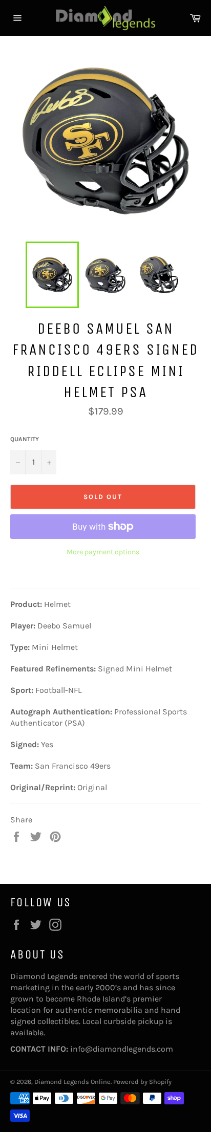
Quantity (24, 439)
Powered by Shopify (142, 1081)
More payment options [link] (103, 552)
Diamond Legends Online (72, 1081)
